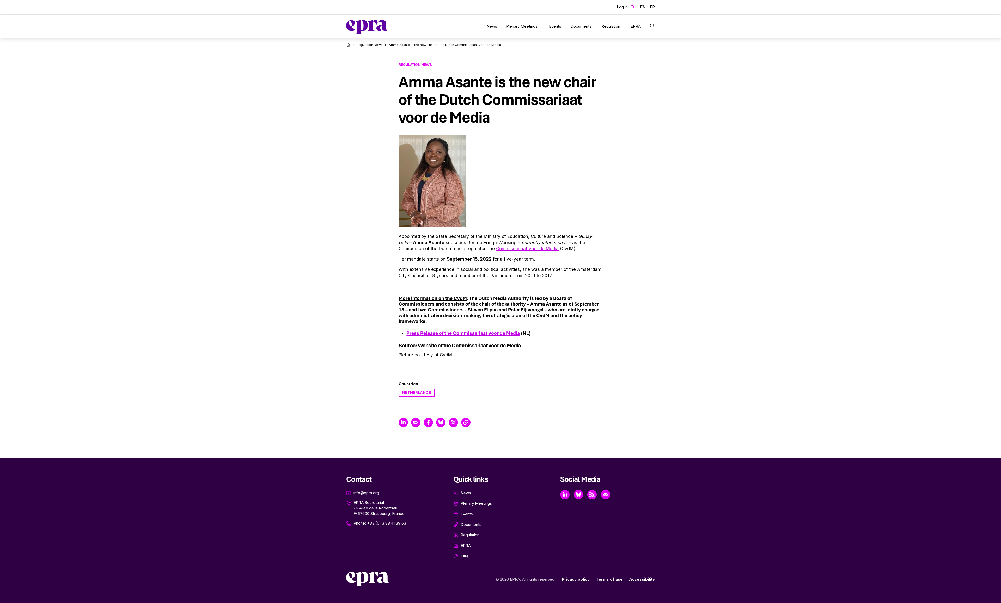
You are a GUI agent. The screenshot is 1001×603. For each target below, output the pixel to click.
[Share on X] (453, 422)
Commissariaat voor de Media (527, 248)
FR (652, 6)
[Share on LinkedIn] (403, 422)
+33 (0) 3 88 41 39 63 (386, 523)
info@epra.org (366, 492)
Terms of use (609, 579)
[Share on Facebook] (428, 422)
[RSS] (592, 494)
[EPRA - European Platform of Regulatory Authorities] (367, 27)
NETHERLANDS (416, 392)
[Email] (605, 494)
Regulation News (370, 45)
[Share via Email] (415, 422)
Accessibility (642, 579)
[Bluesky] (578, 494)
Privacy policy (576, 579)
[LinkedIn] (565, 494)
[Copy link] (466, 422)
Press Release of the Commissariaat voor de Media (463, 333)
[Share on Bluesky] (440, 422)
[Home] (348, 45)
